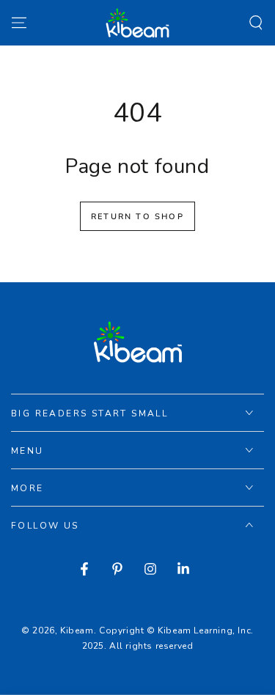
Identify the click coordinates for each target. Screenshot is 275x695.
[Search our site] (256, 22)
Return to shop (137, 216)
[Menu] (19, 22)
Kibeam (77, 630)
